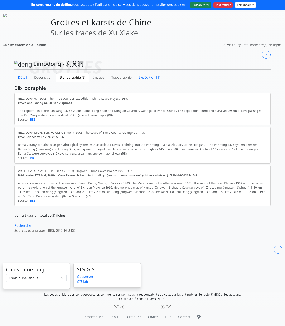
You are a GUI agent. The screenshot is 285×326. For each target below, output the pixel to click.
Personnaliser (245, 5)
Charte (153, 317)
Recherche (22, 225)
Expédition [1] (149, 77)
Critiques (134, 317)
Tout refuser (223, 5)
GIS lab (82, 281)
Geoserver (85, 276)
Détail (22, 77)
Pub (168, 317)
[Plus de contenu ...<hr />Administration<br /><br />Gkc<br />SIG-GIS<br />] (266, 55)
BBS (32, 119)
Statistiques (94, 317)
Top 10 (115, 317)
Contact (184, 317)
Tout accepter (200, 5)
